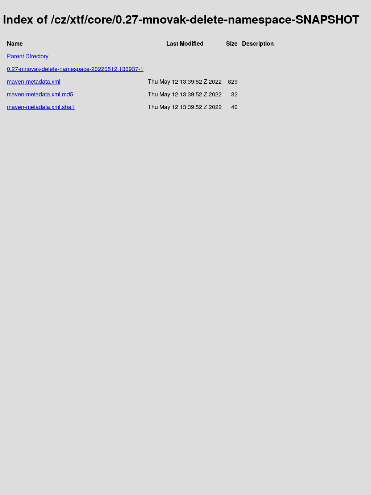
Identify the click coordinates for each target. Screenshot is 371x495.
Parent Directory (28, 56)
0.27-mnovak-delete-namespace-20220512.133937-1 (75, 69)
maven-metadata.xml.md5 (40, 94)
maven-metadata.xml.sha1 (41, 107)
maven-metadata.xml (34, 81)
